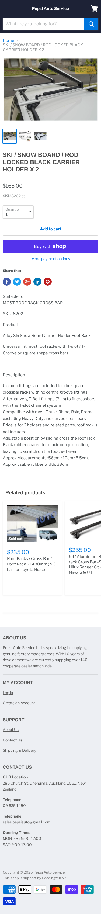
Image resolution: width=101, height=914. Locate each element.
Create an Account (19, 703)
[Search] (91, 24)
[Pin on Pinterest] (48, 282)
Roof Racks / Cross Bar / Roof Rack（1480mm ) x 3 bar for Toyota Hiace (31, 564)
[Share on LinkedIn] (37, 282)
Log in (8, 692)
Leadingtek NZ (54, 878)
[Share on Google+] (27, 282)
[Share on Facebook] (7, 282)
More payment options (50, 259)
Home (8, 40)
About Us (11, 729)
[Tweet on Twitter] (17, 282)
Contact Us (12, 740)
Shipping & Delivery (19, 750)
